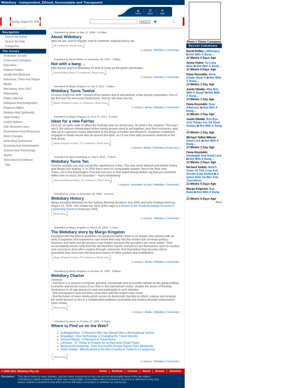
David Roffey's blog (64, 72)
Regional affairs (14, 107)
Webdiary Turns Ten (70, 161)
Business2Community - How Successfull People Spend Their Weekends (107, 346)
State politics (12, 117)
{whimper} (212, 51)
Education (10, 65)
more (219, 202)
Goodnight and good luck (203, 155)
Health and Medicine (17, 74)
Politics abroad (13, 98)
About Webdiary (66, 37)
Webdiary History (67, 198)
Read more (76, 45)
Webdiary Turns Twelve (73, 91)
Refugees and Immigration (21, 103)
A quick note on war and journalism (202, 177)
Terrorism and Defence (18, 160)
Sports (8, 155)
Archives (117, 371)
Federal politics (13, 70)
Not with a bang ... (68, 64)
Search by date (15, 41)
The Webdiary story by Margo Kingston (88, 232)
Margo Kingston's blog (65, 103)
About (146, 371)
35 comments (87, 257)
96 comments (60, 45)
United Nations (13, 122)
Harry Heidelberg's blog (66, 180)
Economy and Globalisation (21, 145)
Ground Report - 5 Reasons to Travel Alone (88, 339)
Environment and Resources (22, 131)
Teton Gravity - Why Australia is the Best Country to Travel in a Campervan (108, 349)
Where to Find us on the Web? (79, 326)
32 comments (88, 180)
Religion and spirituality (19, 112)
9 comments (83, 72)
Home (103, 371)
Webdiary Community (166, 50)
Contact (133, 371)
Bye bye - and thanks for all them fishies (203, 122)
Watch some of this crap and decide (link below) (202, 171)
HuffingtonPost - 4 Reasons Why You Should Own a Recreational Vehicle (107, 332)
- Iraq (7, 164)
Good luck (193, 140)
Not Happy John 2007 (18, 88)
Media (8, 84)
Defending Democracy (18, 141)
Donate (159, 371)
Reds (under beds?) (201, 76)
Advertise (175, 371)
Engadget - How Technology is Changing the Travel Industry (99, 336)
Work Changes (13, 136)
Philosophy (11, 93)
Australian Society (15, 55)
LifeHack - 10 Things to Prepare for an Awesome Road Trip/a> (100, 342)
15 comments (87, 143)
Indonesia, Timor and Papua (22, 79)
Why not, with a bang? (202, 91)
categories (12, 46)
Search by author (16, 36)
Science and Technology (19, 150)
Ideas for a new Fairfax (72, 121)
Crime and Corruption (17, 60)
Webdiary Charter (67, 275)
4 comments (86, 103)
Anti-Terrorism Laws (16, 126)
